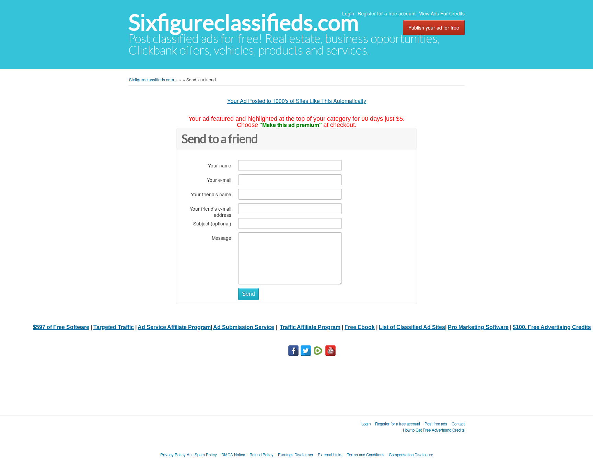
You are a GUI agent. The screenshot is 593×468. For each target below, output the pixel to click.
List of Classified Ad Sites (412, 327)
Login (348, 13)
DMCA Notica (233, 454)
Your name (219, 165)
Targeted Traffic (113, 327)
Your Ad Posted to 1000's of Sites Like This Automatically (296, 101)
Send (248, 294)
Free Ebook (360, 327)
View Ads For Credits (442, 13)
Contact (458, 423)
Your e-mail (219, 179)
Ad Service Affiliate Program (174, 327)
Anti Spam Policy (202, 454)
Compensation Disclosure (411, 454)
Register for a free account (387, 13)
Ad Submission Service (243, 327)
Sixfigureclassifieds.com (243, 22)
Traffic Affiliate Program (310, 327)
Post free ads (436, 423)
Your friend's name (211, 194)
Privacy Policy (173, 454)
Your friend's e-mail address (210, 211)
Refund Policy (261, 454)
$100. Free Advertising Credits (552, 327)
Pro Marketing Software (478, 327)
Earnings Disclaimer (295, 454)
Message (221, 237)
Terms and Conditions (365, 454)
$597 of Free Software (61, 327)
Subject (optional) (212, 223)
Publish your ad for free (433, 27)
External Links (330, 454)
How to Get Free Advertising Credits (434, 430)
